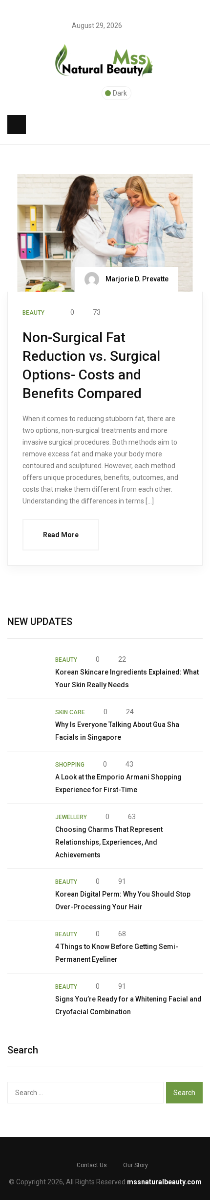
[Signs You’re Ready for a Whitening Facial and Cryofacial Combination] (26, 999)
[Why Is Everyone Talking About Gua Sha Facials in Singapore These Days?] (26, 725)
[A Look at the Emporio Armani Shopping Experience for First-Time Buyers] (26, 777)
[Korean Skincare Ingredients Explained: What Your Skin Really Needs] (26, 672)
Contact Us (92, 1165)
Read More (61, 535)
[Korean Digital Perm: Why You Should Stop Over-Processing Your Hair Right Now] (26, 894)
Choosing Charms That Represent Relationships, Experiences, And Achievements (109, 842)
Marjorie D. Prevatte (136, 279)
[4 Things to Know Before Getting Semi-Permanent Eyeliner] (26, 947)
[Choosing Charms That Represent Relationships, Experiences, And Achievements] (26, 830)
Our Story (135, 1165)
